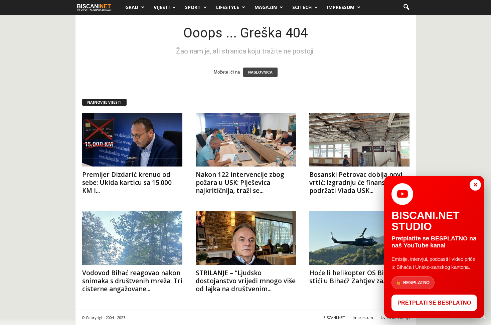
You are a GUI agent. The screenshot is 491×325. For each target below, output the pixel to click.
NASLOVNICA (260, 72)
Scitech (302, 7)
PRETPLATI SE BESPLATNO (434, 303)
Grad (131, 7)
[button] (406, 7)
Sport (193, 7)
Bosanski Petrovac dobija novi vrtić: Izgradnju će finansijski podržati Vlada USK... (355, 182)
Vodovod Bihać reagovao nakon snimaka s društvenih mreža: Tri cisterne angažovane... (132, 280)
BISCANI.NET (334, 317)
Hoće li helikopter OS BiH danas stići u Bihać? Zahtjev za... (359, 276)
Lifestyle (227, 7)
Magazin (266, 7)
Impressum (340, 7)
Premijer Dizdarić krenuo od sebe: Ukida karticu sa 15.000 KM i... (127, 182)
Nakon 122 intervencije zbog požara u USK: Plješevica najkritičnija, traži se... (240, 182)
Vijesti (162, 7)
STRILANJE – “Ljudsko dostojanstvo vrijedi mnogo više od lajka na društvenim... (246, 280)
